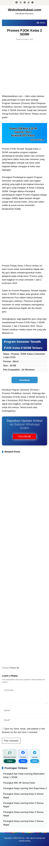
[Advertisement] (24, 68)
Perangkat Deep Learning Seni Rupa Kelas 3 (25, 788)
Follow (9, 761)
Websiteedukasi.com (24, 10)
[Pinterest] (25, 2)
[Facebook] (17, 2)
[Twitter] (21, 2)
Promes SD (14, 668)
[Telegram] (32, 2)
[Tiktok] (28, 2)
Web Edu (21, 838)
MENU (42, 23)
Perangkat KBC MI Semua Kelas (19, 783)
